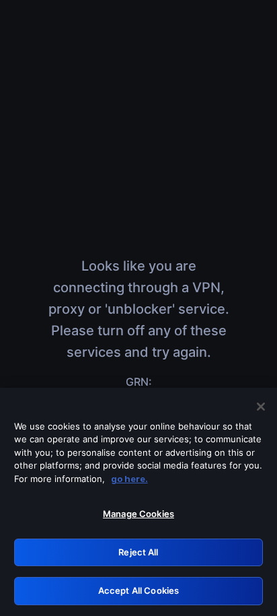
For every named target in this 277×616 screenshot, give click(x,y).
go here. (129, 478)
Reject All (138, 552)
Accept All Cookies (138, 590)
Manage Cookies (138, 513)
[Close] (261, 406)
